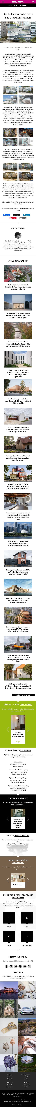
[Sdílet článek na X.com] (16, 215)
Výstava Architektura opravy (19, 770)
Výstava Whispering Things (18, 778)
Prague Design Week (22, 896)
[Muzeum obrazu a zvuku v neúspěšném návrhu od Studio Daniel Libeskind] (26, 167)
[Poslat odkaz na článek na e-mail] (22, 218)
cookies (6, 1101)
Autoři (26, 1077)
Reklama (9, 1077)
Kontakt (9, 1075)
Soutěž (26, 1083)
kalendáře (25, 750)
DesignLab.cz (21, 1105)
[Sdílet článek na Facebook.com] (6, 215)
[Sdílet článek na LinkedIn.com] (26, 215)
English (26, 1087)
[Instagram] (11, 966)
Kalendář (9, 1085)
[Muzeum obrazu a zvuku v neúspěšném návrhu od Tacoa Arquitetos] (26, 176)
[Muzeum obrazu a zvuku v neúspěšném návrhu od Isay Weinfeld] (10, 176)
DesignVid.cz (22, 798)
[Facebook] (6, 966)
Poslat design (26, 1085)
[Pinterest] (20, 966)
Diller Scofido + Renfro (17, 208)
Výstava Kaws (18, 762)
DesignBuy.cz (26, 704)
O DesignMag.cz (26, 1075)
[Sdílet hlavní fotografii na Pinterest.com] (13, 218)
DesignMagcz (30, 976)
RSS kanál (10, 1083)
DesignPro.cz (18, 862)
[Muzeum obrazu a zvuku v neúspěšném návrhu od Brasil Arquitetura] (10, 167)
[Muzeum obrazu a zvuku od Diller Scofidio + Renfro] (18, 32)
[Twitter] (16, 966)
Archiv (26, 1079)
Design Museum (22, 835)
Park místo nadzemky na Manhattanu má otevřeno (23, 203)
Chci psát (10, 1079)
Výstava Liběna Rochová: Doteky (18, 786)
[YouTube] (25, 966)
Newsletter (10, 1087)
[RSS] (29, 966)
